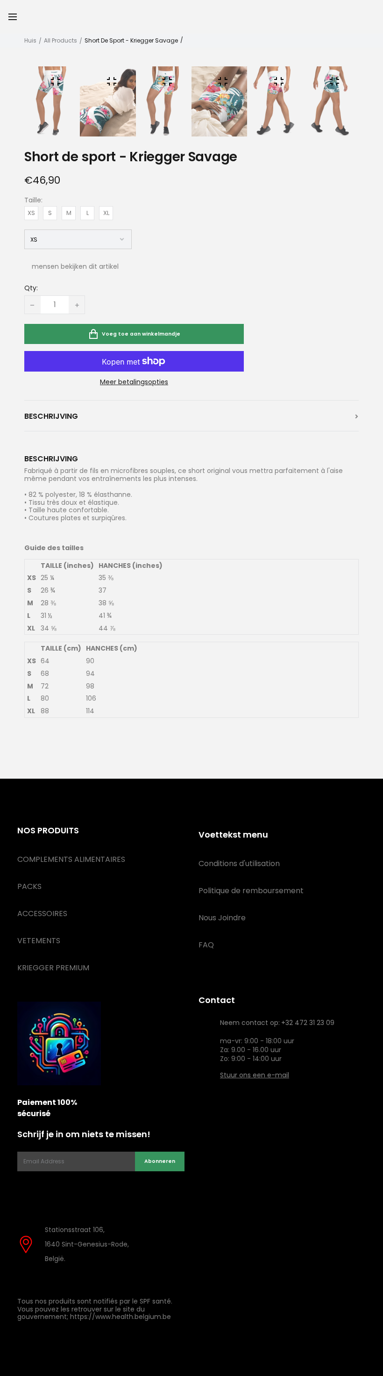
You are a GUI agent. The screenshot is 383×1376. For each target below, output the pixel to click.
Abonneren (159, 1161)
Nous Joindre (222, 917)
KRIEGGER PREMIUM (53, 967)
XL (106, 212)
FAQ (206, 944)
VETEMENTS (38, 940)
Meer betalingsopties (134, 382)
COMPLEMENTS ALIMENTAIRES (71, 859)
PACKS (29, 886)
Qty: (31, 288)
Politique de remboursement (251, 890)
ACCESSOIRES (42, 913)
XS (31, 212)
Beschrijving (51, 416)
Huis (30, 40)
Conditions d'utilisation (239, 863)
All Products (60, 40)
